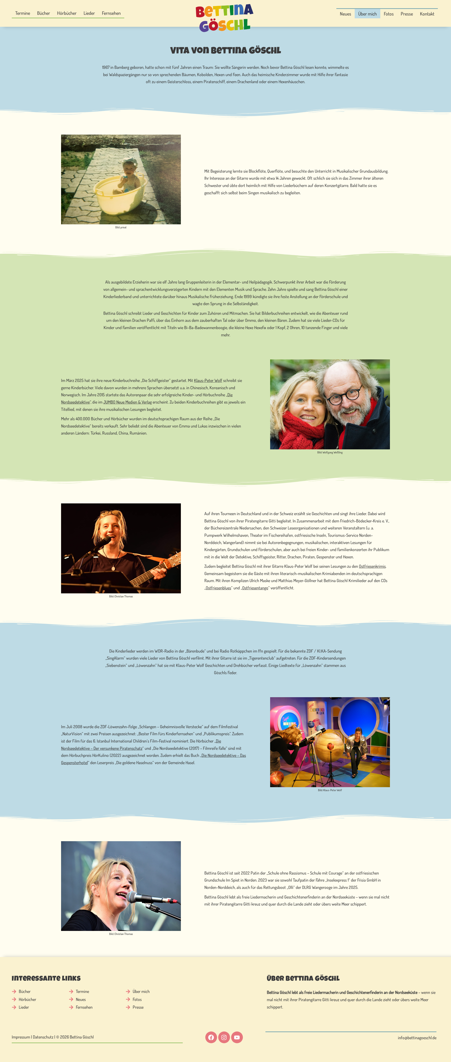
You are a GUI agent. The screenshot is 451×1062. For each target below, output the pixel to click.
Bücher (43, 13)
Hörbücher (67, 13)
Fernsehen (111, 13)
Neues (345, 14)
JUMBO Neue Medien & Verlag (127, 402)
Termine (22, 13)
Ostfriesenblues (218, 587)
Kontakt (427, 14)
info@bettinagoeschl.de (417, 1037)
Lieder (89, 13)
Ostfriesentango (255, 587)
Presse (407, 14)
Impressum (21, 1036)
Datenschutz (43, 1036)
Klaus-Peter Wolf (208, 380)
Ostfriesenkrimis (372, 566)
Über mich (367, 14)
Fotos (389, 14)
